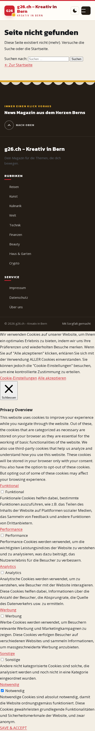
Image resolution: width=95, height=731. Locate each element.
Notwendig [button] (9, 684)
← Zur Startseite (18, 64)
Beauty (14, 244)
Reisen (14, 186)
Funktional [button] (9, 485)
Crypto (14, 263)
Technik (15, 225)
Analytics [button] (8, 566)
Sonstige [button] (7, 653)
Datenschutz (18, 297)
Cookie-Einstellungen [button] (18, 377)
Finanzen (15, 234)
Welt (12, 215)
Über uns (16, 307)
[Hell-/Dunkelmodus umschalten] (75, 10)
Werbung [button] (8, 609)
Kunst (13, 196)
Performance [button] (11, 529)
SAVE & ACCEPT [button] (13, 727)
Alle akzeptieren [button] (52, 377)
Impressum (17, 287)
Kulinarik (15, 206)
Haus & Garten (20, 253)
